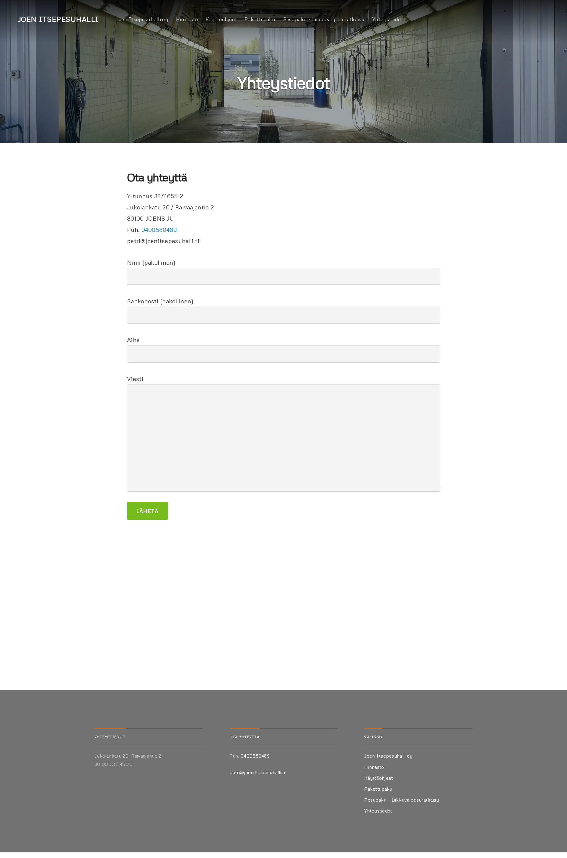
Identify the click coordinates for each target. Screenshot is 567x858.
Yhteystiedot (387, 19)
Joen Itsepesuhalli (58, 19)
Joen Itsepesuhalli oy (142, 19)
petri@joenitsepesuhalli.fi (257, 772)
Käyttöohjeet (221, 19)
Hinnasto (187, 19)
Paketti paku (260, 19)
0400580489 (159, 229)
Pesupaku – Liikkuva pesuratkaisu (324, 19)
